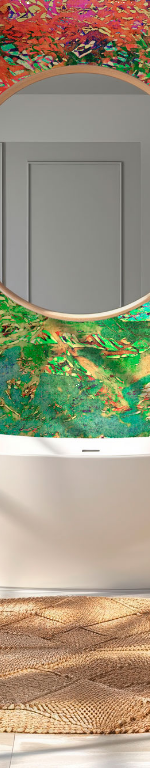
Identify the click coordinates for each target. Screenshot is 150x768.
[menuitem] (110, 2)
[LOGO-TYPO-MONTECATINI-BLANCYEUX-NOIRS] (23, 2)
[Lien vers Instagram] (131, 2)
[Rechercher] (127, 2)
